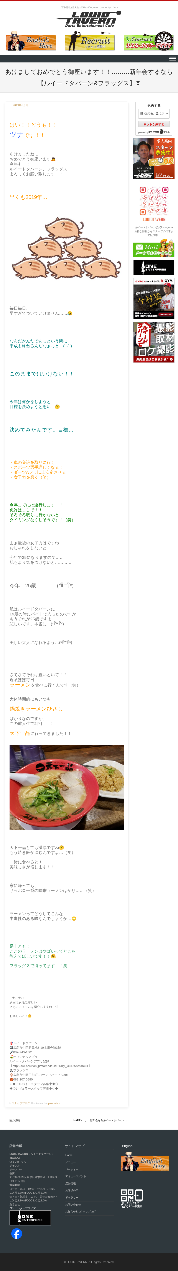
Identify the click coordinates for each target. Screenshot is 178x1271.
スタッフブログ (21, 1103)
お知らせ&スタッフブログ (80, 1211)
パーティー (71, 1169)
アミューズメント (75, 1176)
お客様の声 (71, 1190)
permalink (54, 1103)
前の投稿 (13, 1120)
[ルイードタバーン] (89, 19)
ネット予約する (154, 124)
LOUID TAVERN (77, 1262)
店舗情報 (70, 1183)
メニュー (70, 1162)
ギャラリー (71, 1197)
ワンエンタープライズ (23, 1208)
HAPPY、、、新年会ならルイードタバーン (100, 1120)
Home (69, 1155)
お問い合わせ (73, 1204)
